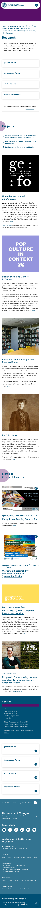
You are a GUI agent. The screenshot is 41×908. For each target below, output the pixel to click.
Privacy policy (6, 816)
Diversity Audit (32, 857)
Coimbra (5, 849)
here (11, 221)
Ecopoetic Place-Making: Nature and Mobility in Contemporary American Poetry (19, 680)
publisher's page (16, 691)
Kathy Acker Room (12, 73)
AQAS (17, 880)
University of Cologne (16, 4)
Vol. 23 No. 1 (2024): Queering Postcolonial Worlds (18, 612)
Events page (30, 109)
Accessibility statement (22, 816)
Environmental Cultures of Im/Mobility (20, 147)
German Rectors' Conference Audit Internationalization (14, 866)
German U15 (23, 849)
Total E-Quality (7, 857)
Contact (15, 818)
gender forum (10, 62)
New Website (7, 225)
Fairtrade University (8, 889)
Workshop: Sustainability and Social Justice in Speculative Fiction (15, 573)
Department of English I (16, 6)
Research (9, 33)
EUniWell (13, 849)
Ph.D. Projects (10, 84)
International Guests (12, 94)
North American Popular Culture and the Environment (20, 142)
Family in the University (25, 889)
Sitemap (34, 816)
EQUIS (11, 880)
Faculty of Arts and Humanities (13, 26)
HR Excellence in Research (11, 872)
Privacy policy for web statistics (13, 903)
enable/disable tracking (10, 905)
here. (14, 459)
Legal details (6, 818)
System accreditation (28, 880)
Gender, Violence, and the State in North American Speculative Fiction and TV (20, 136)
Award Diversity (19, 857)
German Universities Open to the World (15, 869)
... (30, 26)
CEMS (4, 880)
